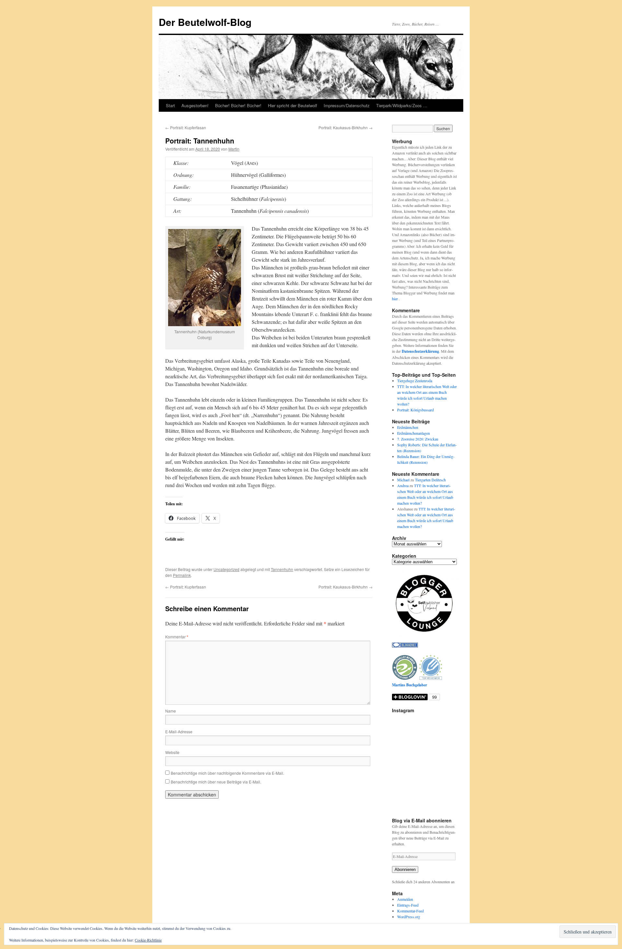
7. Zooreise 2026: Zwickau (417, 438)
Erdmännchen (407, 427)
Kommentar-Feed (410, 910)
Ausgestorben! (195, 105)
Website (172, 752)
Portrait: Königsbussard (415, 409)
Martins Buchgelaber (409, 685)
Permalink (182, 575)
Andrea (403, 485)
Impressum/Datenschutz (347, 105)
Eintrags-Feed (408, 905)
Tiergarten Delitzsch (430, 479)
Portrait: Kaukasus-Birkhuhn (345, 127)
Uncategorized (226, 569)
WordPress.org (408, 916)
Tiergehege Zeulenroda (414, 380)
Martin (233, 149)
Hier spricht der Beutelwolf (292, 105)
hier (395, 298)
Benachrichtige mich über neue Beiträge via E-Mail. (216, 781)
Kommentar (176, 636)
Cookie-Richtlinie (148, 940)
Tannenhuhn (282, 569)
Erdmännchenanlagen (413, 433)
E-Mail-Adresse (178, 731)
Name (170, 711)
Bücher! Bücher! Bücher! (238, 105)
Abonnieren (405, 869)
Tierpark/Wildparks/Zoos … (401, 105)
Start (170, 105)
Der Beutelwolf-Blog (205, 22)
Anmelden (405, 899)
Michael (403, 479)
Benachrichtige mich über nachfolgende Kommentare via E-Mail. (227, 773)
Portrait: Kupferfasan (185, 127)
